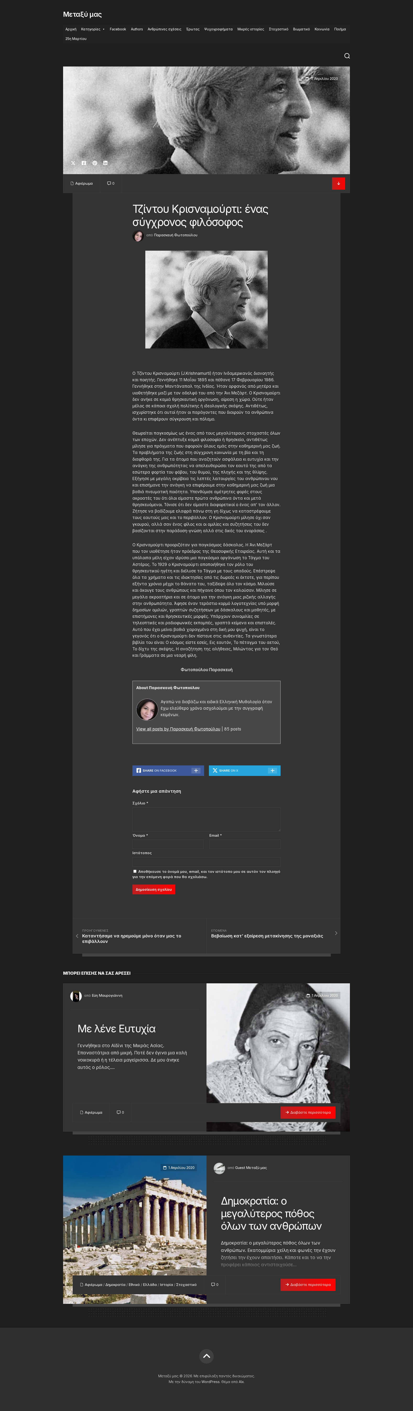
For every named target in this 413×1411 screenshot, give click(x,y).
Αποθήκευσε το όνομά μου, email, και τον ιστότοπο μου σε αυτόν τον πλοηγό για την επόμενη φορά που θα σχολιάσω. (206, 874)
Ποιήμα (340, 29)
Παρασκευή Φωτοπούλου (175, 235)
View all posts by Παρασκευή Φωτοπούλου (178, 729)
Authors (137, 29)
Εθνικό (134, 1284)
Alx (241, 1381)
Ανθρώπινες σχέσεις (164, 29)
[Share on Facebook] (83, 163)
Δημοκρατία (115, 1284)
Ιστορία (166, 1284)
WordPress (210, 1381)
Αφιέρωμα (84, 183)
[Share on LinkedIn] (105, 163)
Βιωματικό (301, 29)
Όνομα (140, 835)
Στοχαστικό (278, 29)
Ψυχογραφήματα (218, 29)
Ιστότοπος (142, 853)
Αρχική (70, 29)
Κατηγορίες (90, 29)
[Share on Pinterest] (94, 163)
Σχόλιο (140, 803)
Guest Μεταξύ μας (251, 1167)
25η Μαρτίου (76, 39)
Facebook (118, 29)
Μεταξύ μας (82, 14)
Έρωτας (193, 29)
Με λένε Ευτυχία (116, 1028)
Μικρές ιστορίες (251, 29)
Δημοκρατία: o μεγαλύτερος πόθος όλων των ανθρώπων (271, 1213)
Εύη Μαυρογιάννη (107, 995)
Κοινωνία (322, 29)
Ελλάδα (150, 1284)
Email (215, 835)
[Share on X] (74, 163)
